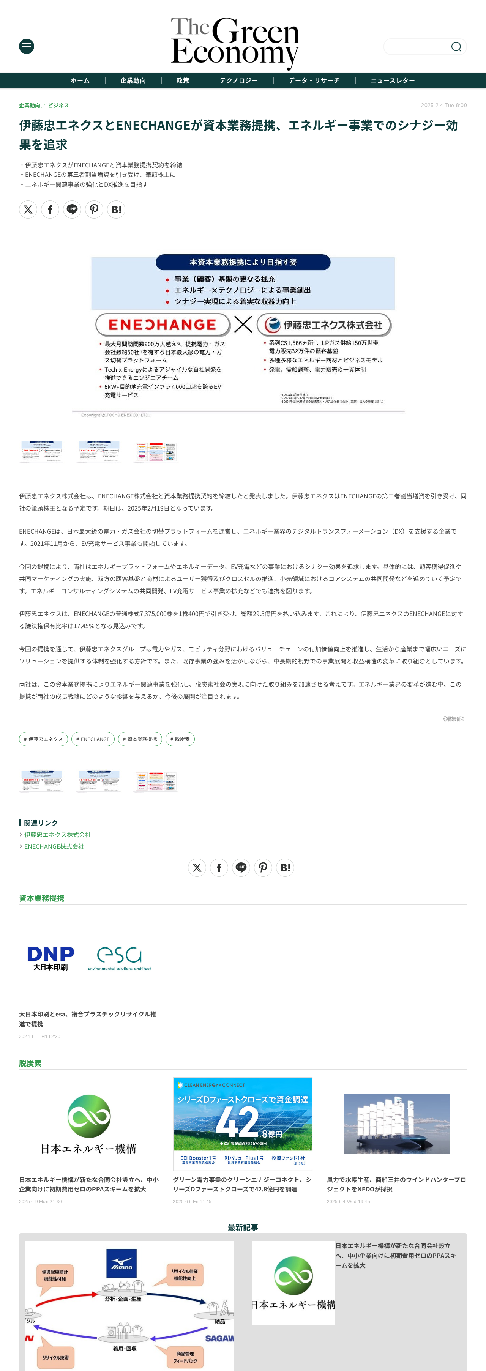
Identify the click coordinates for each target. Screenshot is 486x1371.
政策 (183, 80)
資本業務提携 (142, 738)
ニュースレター (393, 80)
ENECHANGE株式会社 (54, 846)
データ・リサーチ (314, 80)
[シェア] (50, 209)
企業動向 (133, 80)
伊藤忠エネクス (45, 738)
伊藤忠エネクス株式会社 (57, 834)
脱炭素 (182, 738)
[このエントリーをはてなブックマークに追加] (116, 209)
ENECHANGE (95, 738)
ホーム (80, 80)
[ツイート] (28, 209)
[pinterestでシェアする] (94, 209)
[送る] (72, 209)
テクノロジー (239, 80)
